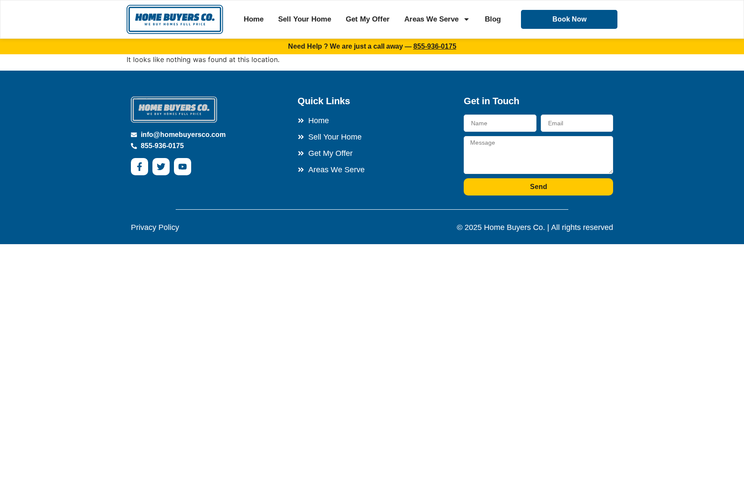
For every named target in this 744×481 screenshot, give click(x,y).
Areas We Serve (431, 19)
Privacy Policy (155, 227)
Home (254, 19)
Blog (493, 19)
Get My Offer (368, 19)
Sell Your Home (304, 19)
